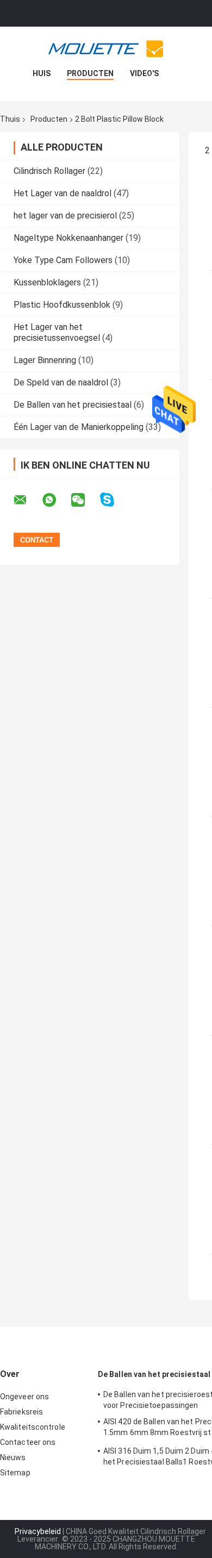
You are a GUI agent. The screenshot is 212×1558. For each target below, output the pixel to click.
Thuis (10, 119)
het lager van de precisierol (65, 215)
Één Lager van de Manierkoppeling (79, 427)
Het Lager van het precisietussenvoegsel (57, 332)
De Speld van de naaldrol (61, 382)
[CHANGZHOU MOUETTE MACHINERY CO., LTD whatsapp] (56, 500)
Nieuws (13, 1457)
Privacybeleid (38, 1531)
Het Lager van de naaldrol (62, 193)
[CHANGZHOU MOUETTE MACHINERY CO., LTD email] (27, 500)
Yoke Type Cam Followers (63, 260)
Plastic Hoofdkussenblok (62, 305)
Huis (42, 73)
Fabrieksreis (21, 1411)
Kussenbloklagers (47, 282)
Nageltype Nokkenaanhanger (68, 238)
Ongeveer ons (24, 1396)
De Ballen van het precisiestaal (73, 405)
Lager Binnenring (45, 360)
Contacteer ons (27, 1442)
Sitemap (15, 1472)
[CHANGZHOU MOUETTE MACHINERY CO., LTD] (106, 48)
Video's (144, 73)
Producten (90, 73)
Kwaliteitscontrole (32, 1427)
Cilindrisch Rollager (49, 171)
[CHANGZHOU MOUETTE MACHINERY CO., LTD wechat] (84, 500)
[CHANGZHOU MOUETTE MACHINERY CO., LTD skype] (114, 499)
